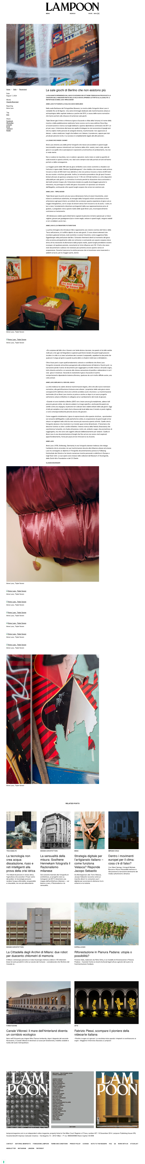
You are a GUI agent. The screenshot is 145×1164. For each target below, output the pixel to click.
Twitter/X (9, 129)
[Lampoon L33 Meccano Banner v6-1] (72, 1100)
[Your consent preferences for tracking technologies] (4, 1162)
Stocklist (134, 1144)
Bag (96, 13)
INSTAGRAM (22, 1148)
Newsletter (11, 1148)
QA (115, 1144)
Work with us (123, 1144)
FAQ (110, 1144)
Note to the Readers (99, 1144)
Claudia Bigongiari (12, 102)
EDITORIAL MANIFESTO (23, 1144)
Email (8, 127)
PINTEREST (40, 1148)
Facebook (9, 121)
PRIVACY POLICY (75, 1144)
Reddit (8, 131)
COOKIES (86, 1144)
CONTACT (9, 1144)
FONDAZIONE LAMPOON (41, 1144)
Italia (14, 89)
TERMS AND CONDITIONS (59, 1144)
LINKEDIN (31, 1148)
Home (8, 89)
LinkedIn (9, 125)
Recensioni (23, 89)
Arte (7, 115)
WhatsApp (9, 123)
